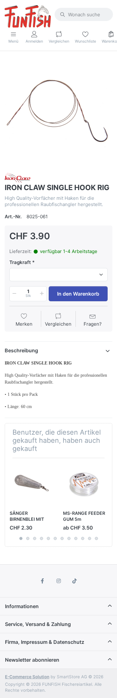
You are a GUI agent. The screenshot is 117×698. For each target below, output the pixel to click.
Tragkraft (20, 262)
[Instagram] (59, 581)
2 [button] (27, 538)
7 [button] (62, 538)
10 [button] (82, 538)
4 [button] (41, 538)
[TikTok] (74, 581)
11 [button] (89, 538)
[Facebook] (42, 581)
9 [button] (75, 538)
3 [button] (34, 538)
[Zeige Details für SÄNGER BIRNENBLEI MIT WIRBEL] (31, 485)
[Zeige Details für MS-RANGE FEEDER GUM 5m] (85, 485)
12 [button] (96, 538)
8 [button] (69, 538)
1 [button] (20, 538)
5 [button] (48, 538)
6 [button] (55, 538)
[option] (58, 113)
